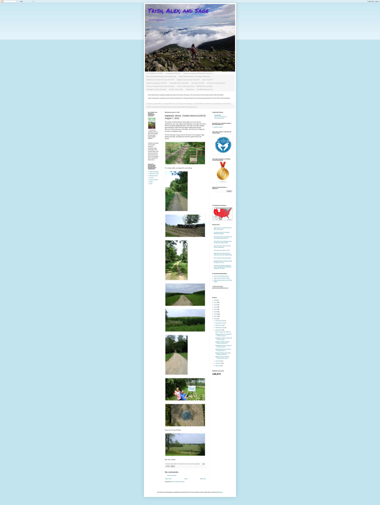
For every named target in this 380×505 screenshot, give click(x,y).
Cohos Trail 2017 (207, 80)
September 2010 (220, 327)
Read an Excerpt (153, 171)
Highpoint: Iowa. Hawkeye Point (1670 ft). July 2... (222, 357)
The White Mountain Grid (204, 89)
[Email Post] (203, 463)
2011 (215, 316)
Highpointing (190, 89)
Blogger (220, 492)
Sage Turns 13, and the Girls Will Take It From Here (222, 228)
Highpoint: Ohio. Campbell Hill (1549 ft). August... (223, 335)
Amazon (151, 177)
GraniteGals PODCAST (173, 73)
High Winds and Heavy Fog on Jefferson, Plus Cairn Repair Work (223, 254)
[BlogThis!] (168, 466)
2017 (215, 302)
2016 (215, 304)
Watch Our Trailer (154, 173)
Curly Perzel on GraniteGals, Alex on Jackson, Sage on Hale (223, 242)
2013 (215, 311)
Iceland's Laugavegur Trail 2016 (156, 83)
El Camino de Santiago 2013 (216, 83)
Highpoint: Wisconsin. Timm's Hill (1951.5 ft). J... (223, 350)
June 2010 (218, 363)
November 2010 (219, 323)
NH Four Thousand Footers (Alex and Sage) (160, 86)
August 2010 (219, 330)
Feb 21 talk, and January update (222, 258)
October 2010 (219, 325)
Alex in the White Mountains (221, 276)
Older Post (203, 478)
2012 (215, 314)
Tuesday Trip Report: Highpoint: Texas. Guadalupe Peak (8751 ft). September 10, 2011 (223, 267)
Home (186, 478)
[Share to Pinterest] (174, 466)
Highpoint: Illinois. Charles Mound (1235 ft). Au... (222, 342)
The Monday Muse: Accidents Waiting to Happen (221, 233)
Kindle (151, 181)
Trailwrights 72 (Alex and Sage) (156, 89)
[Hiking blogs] (223, 183)
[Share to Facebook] (172, 466)
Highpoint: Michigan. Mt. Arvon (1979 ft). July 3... (223, 346)
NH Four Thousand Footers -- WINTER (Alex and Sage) (194, 86)
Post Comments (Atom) (178, 481)
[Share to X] (170, 466)
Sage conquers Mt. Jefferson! (223, 332)
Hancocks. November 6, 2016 (222, 250)
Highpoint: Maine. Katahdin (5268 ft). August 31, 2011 (223, 261)
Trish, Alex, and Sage (178, 10)
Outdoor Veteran (218, 127)
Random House (153, 175)
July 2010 (218, 361)
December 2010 (219, 320)
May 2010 (218, 365)
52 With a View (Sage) (176, 89)
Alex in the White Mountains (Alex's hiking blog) (161, 76)
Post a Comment (171, 475)
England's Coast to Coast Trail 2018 (188, 80)
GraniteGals (217, 115)
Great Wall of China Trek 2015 (179, 83)
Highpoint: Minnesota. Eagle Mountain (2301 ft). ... (222, 353)
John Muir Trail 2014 (197, 83)
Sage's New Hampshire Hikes (222, 278)
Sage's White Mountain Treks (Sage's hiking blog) (194, 76)
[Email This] (166, 466)
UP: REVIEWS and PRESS (154, 73)
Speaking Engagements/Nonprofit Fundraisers (197, 73)
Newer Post (168, 478)
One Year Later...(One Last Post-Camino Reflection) (222, 246)
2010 (215, 318)
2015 (215, 307)
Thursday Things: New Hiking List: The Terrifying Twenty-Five (223, 237)
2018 (215, 300)
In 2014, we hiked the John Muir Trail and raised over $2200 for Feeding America (171, 107)
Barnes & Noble (153, 179)
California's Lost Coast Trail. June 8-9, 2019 (160, 80)
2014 (215, 309)
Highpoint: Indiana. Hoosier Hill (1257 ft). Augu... (223, 338)
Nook (150, 183)
